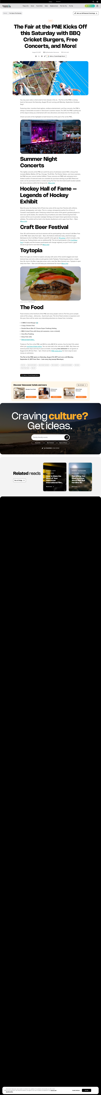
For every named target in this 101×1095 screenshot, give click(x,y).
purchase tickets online (34, 346)
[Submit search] (93, 2)
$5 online (62, 238)
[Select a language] (97, 2)
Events (5, 13)
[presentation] (50, 21)
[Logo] (6, 6)
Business (58, 1)
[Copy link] (45, 56)
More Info (51, 183)
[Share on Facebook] (36, 56)
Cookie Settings (76, 1090)
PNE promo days (56, 351)
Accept (86, 1090)
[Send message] (66, 437)
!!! (37, 323)
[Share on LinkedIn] (42, 56)
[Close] (5, 1090)
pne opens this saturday (15, 13)
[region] (50, 1090)
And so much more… (28, 340)
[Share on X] (39, 56)
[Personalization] (97, 6)
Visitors (50, 1)
